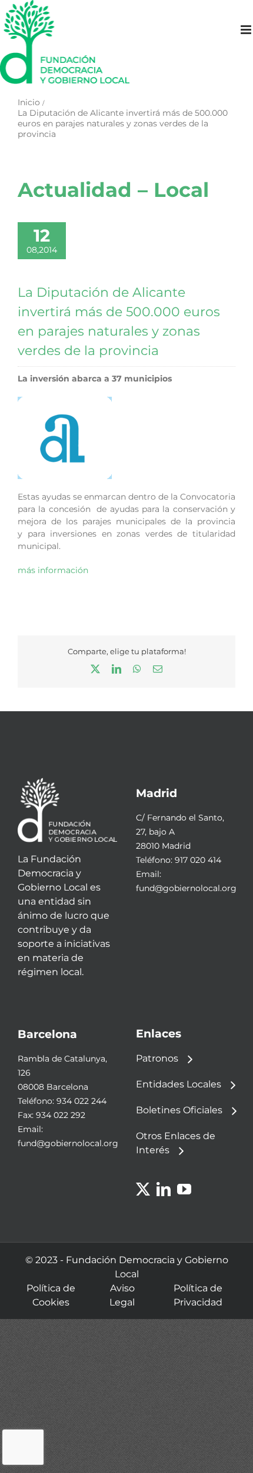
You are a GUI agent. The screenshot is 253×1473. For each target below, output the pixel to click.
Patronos (157, 1058)
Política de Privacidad (198, 1295)
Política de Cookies (50, 1295)
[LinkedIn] (164, 1189)
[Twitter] (143, 1189)
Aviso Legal (122, 1295)
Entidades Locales (178, 1084)
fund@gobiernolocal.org (186, 888)
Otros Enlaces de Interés (175, 1143)
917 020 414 (198, 860)
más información (53, 570)
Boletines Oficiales (179, 1110)
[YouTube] (184, 1189)
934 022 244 (81, 1101)
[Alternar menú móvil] (247, 30)
